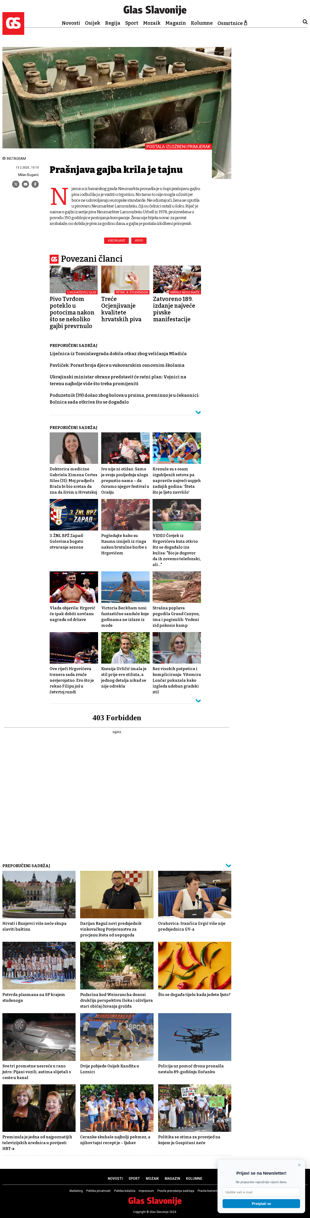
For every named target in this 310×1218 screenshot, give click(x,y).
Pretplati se (261, 1204)
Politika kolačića (124, 1191)
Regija (112, 23)
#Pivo (139, 240)
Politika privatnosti (98, 1191)
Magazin (175, 23)
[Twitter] (15, 184)
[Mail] (25, 184)
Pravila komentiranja (211, 1191)
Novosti (71, 23)
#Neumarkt (116, 240)
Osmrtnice (230, 23)
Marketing (76, 1191)
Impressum (146, 1191)
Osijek (92, 23)
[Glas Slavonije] (13, 33)
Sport (131, 23)
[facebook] (35, 184)
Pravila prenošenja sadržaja (175, 1191)
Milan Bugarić (28, 175)
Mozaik (152, 23)
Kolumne (202, 23)
